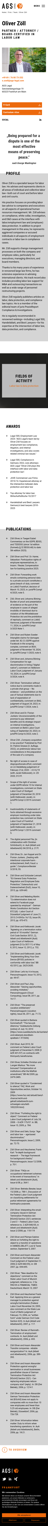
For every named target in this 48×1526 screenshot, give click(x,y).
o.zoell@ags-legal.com (13, 80)
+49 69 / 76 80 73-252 (12, 77)
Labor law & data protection (24, 385)
